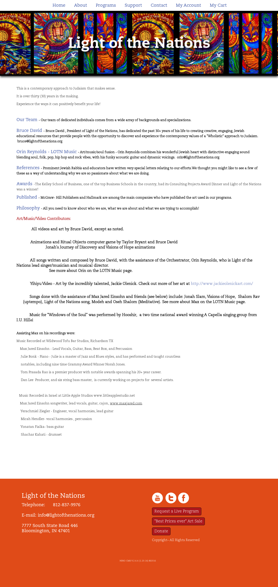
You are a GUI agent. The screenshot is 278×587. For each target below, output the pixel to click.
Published (27, 197)
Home (59, 5)
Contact (159, 5)
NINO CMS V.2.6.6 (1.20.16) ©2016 (138, 560)
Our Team (27, 119)
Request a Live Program (176, 511)
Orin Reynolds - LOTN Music (47, 151)
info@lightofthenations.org (66, 515)
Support (133, 5)
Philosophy (28, 208)
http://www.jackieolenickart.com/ (222, 283)
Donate (161, 531)
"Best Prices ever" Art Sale (178, 521)
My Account (188, 5)
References (28, 167)
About (80, 5)
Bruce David (29, 130)
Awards (24, 183)
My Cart (218, 5)
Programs (106, 5)
